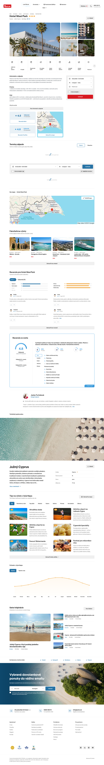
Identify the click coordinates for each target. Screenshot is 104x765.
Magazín (12, 732)
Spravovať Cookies (90, 758)
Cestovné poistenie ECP (37, 725)
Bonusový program (58, 729)
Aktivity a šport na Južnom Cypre (80, 510)
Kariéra (11, 729)
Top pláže (31, 503)
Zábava (79, 503)
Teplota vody (22, 570)
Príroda (62, 503)
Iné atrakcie (71, 503)
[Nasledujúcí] (94, 65)
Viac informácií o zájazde (36, 108)
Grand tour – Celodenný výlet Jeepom (61, 254)
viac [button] (60, 318)
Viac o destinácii (14, 486)
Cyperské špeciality (81, 525)
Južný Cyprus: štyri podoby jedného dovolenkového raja (24, 645)
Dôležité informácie (58, 725)
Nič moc (13, 290)
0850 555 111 (48, 710)
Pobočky (12, 727)
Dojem (38, 360)
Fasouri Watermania (37, 541)
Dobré (13, 288)
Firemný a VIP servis (36, 732)
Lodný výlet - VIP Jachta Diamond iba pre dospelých (82, 254)
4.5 (29, 19)
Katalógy (55, 737)
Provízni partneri (79, 727)
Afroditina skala (35, 510)
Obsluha (39, 363)
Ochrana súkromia (57, 727)
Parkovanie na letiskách (37, 729)
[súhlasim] (11, 305)
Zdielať (91, 18)
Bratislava (67, 660)
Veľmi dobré (14, 286)
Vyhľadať (80, 96)
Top (12, 503)
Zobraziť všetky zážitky (51, 557)
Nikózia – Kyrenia (14, 254)
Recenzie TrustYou (22, 135)
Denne (81, 145)
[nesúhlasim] (14, 305)
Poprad (90, 660)
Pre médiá (77, 729)
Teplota (13, 570)
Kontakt (11, 734)
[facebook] (80, 747)
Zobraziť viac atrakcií (52, 263)
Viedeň (44, 660)
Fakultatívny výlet (21, 503)
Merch (55, 739)
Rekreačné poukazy (58, 732)
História (40, 503)
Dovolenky (35, 4)
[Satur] (7, 6)
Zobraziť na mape (87, 497)
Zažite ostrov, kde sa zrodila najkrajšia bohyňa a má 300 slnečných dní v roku (79, 616)
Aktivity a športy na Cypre (37, 526)
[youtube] (92, 747)
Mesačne (90, 145)
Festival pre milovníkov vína (82, 542)
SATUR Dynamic (57, 734)
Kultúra (55, 503)
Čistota (38, 366)
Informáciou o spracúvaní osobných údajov (19, 694)
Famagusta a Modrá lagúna (38, 254)
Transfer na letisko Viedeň (37, 734)
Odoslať (50, 688)
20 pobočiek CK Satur (22, 710)
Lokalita (38, 358)
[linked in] (84, 747)
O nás (11, 725)
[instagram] (88, 747)
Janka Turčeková (37, 395)
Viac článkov (89, 608)
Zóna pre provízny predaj (81, 725)
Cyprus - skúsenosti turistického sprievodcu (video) (79, 635)
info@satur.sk (77, 710)
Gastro (47, 503)
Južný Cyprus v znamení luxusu (74, 625)
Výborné (13, 283)
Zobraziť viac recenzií (52, 327)
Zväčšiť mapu (88, 198)
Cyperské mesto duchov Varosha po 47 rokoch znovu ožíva (78, 644)
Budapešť (55, 660)
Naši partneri (78, 732)
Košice (79, 660)
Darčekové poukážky (36, 727)
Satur (44, 7)
